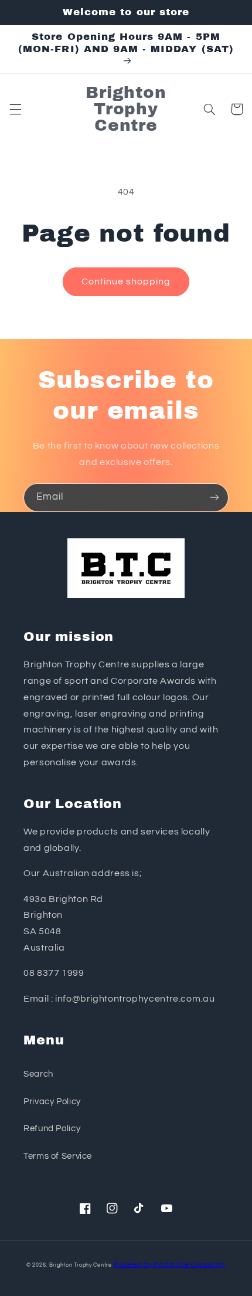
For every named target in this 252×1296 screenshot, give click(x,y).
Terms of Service (57, 1156)
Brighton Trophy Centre (80, 1265)
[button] (15, 109)
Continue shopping (126, 281)
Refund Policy (51, 1128)
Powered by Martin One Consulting (170, 1264)
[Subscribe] (214, 497)
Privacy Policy (52, 1101)
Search (38, 1074)
